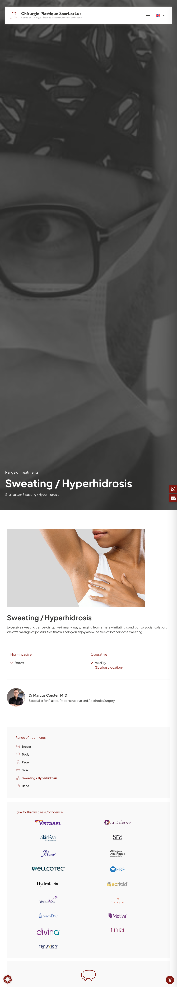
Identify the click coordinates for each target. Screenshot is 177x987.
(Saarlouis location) (109, 667)
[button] (7, 979)
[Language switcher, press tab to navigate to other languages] (160, 15)
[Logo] (46, 15)
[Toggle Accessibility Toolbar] (169, 979)
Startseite (12, 494)
